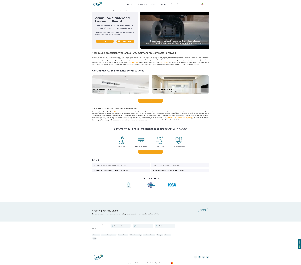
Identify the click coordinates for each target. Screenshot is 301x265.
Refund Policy (147, 257)
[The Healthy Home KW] (97, 4)
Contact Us (175, 4)
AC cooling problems (133, 62)
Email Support (140, 226)
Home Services (142, 4)
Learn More (150, 101)
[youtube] (203, 257)
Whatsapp (161, 226)
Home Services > (102, 11)
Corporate (163, 4)
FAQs (153, 257)
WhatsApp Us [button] (126, 41)
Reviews (172, 257)
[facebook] (195, 257)
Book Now (150, 152)
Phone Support (118, 226)
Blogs (153, 4)
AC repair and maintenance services (124, 112)
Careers (166, 257)
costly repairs (183, 59)
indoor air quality (164, 62)
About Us (129, 4)
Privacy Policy (138, 257)
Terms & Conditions (127, 257)
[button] (121, 165)
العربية (207, 4)
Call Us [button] (106, 41)
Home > (94, 11)
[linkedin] (207, 257)
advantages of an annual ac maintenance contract (180, 117)
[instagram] (199, 257)
